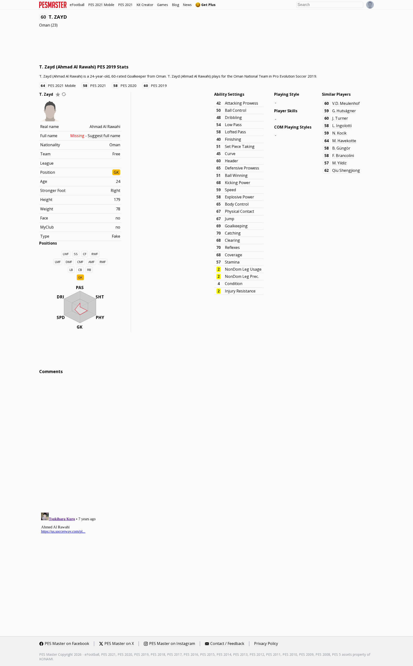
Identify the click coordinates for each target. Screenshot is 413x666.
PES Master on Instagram (172, 643)
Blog (175, 4)
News (187, 4)
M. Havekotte (344, 140)
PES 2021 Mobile (101, 4)
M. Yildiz (339, 163)
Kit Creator (144, 4)
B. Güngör (341, 148)
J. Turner (340, 118)
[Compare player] (63, 94)
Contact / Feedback (227, 643)
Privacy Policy (266, 643)
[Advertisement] (126, 45)
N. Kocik (339, 133)
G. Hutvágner (344, 110)
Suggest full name (104, 135)
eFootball (77, 4)
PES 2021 (125, 4)
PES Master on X (119, 643)
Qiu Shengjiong (346, 170)
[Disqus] (206, 442)
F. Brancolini (343, 155)
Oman (44, 25)
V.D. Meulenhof (346, 103)
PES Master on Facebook (67, 643)
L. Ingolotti (342, 125)
